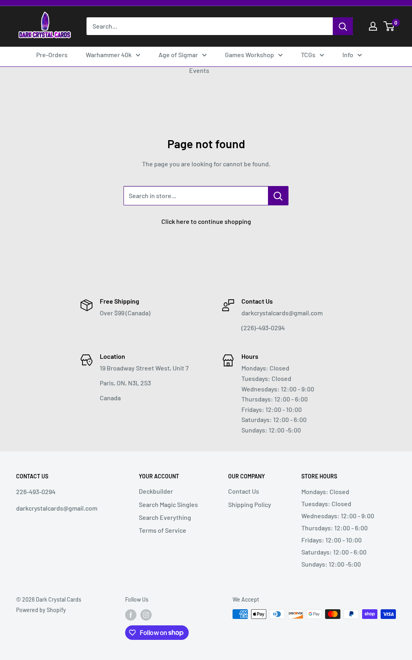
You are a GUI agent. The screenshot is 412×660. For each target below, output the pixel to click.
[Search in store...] (278, 195)
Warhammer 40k (109, 54)
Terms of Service (162, 530)
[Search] (343, 26)
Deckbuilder (156, 491)
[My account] (373, 26)
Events (199, 70)
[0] (389, 26)
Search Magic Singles (168, 504)
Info (347, 54)
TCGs (308, 54)
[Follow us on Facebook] (130, 615)
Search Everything (165, 517)
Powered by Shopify (41, 609)
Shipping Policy (249, 504)
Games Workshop (249, 54)
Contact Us (243, 491)
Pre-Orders (52, 54)
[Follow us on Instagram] (146, 615)
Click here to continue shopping (206, 221)
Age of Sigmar (178, 54)
